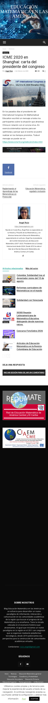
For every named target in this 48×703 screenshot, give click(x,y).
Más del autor (32, 268)
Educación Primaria (32, 679)
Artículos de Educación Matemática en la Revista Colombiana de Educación (29, 346)
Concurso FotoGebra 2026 (30, 331)
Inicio (4, 48)
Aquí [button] (24, 698)
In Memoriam (38, 682)
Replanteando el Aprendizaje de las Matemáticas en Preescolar (10, 192)
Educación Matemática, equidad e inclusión (35, 190)
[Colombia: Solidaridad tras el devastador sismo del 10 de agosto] (9, 278)
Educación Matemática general (30, 674)
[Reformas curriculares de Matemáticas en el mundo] (9, 290)
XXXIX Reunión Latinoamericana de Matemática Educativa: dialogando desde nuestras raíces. (30, 318)
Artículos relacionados (13, 268)
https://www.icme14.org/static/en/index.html (22, 142)
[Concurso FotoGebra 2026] (9, 333)
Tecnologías (12, 676)
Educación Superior (10, 682)
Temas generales (25, 682)
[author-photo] (24, 219)
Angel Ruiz (9, 71)
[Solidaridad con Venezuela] (9, 303)
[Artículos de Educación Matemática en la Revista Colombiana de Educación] (9, 346)
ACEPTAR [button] (34, 699)
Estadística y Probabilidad (28, 676)
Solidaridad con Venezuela (30, 300)
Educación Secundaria (15, 679)
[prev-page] (4, 356)
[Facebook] (24, 256)
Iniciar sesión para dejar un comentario (24, 372)
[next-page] (8, 356)
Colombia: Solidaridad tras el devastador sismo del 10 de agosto (31, 278)
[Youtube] (27, 664)
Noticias (11, 48)
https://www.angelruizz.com (24, 226)
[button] (4, 42)
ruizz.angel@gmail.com (30, 646)
